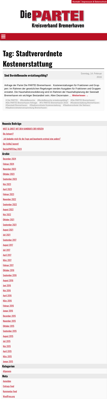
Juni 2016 (7, 285)
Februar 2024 (8, 164)
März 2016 (7, 300)
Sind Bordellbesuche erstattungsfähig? (26, 75)
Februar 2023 (8, 194)
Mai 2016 (7, 290)
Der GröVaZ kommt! (11, 143)
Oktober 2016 (8, 270)
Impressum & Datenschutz (94, 2)
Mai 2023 (7, 184)
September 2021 (10, 224)
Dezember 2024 (9, 158)
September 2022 (10, 204)
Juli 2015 (6, 341)
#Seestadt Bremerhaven (16, 105)
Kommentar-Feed (10, 391)
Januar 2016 (8, 310)
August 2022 (8, 209)
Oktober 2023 (8, 174)
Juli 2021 (6, 234)
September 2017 (9, 240)
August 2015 (8, 336)
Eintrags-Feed (8, 386)
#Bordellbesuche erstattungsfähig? (52, 100)
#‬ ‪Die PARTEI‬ (12, 100)
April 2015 (7, 351)
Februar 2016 (8, 305)
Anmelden (7, 381)
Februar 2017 (8, 265)
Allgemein (7, 371)
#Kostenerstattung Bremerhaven (84, 103)
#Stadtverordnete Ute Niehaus (76, 105)
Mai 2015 (7, 346)
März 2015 (7, 356)
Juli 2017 (6, 250)
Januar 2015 (8, 361)
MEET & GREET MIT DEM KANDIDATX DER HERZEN (23, 128)
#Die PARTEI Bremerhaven (83, 100)
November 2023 (9, 169)
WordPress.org (9, 396)
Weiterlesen (80, 95)
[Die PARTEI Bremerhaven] (53, 19)
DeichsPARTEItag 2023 (12, 149)
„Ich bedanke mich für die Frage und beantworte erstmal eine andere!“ (32, 138)
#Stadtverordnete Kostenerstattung (45, 105)
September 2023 (10, 179)
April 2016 (7, 295)
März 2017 (7, 260)
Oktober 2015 (8, 326)
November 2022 (9, 199)
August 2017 (8, 245)
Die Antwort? (8, 133)
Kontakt (76, 2)
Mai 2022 (7, 214)
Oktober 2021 (8, 219)
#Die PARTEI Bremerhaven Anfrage (21, 103)
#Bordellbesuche (27, 100)
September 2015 (10, 331)
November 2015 (9, 321)
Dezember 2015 (9, 316)
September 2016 (10, 275)
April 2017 (7, 255)
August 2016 (8, 280)
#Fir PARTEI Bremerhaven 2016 (54, 103)
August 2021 (8, 229)
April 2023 (7, 189)
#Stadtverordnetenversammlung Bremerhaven (26, 108)
